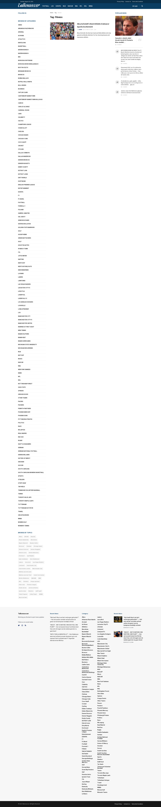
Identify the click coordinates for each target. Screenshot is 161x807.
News (20, 373)
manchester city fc (25, 319)
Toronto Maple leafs (25, 501)
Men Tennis (22, 330)
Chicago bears (23, 135)
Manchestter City (37, 568)
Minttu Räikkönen (24, 578)
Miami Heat (22, 337)
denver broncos (24, 160)
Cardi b (20, 103)
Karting (21, 259)
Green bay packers (24, 238)
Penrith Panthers (24, 408)
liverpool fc (22, 298)
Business (21, 89)
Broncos (21, 74)
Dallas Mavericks (24, 156)
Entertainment (23, 188)
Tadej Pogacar (23, 594)
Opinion (20, 391)
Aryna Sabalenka (24, 539)
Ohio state (22, 387)
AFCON (26, 536)
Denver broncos (23, 549)
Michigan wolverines (25, 348)
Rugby (20, 440)
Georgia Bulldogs (24, 224)
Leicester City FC (24, 287)
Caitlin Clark (23, 92)
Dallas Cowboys (24, 152)
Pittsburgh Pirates (25, 419)
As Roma (21, 35)
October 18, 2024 (88, 29)
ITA (19, 252)
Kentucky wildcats (25, 266)
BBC (19, 57)
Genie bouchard (23, 220)
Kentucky (21, 263)
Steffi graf (22, 483)
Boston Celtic (23, 67)
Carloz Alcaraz (24, 106)
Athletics (21, 39)
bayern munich (23, 49)
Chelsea (21, 131)
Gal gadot (21, 216)
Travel (20, 511)
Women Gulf (22, 522)
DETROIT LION (22, 170)
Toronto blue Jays (24, 497)
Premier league (31, 584)
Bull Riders (22, 85)
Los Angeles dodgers (25, 302)
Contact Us (128, 1)
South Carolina (23, 469)
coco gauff (22, 142)
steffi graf (38, 591)
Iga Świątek (30, 555)
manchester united (24, 568)
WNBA (91, 6)
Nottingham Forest (25, 383)
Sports (20, 476)
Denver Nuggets (24, 163)
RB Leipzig (21, 430)
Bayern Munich (23, 53)
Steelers (21, 479)
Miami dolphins (23, 334)
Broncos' (21, 546)
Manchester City (24, 316)
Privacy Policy (120, 1)
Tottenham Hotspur (25, 508)
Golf (19, 231)
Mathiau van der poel (25, 571)
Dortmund (22, 181)
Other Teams (22, 398)
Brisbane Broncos (24, 71)
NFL (81, 6)
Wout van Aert (23, 597)
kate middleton (23, 559)
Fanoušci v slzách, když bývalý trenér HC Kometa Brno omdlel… (124, 40)
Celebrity (21, 117)
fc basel (21, 199)
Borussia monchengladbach (28, 64)
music (20, 359)
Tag (55, 12)
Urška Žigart (33, 594)
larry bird (27, 562)
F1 (19, 195)
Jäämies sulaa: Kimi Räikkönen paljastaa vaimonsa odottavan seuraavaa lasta (131, 92)
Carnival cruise (23, 110)
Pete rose (22, 584)
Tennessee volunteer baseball (29, 490)
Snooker (21, 462)
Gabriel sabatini (24, 213)
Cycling (21, 149)
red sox (20, 437)
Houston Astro (23, 245)
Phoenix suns (23, 415)
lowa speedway (23, 309)
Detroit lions (23, 174)
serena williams (24, 454)
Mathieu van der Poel (25, 575)
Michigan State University (27, 344)
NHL (85, 6)
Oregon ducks (23, 394)
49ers (20, 25)
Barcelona (22, 42)
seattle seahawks (24, 444)
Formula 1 (21, 206)
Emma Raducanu (34, 552)
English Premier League (26, 184)
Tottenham (22, 504)
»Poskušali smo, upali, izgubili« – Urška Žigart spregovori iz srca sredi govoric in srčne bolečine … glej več (131, 82)
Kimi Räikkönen (23, 270)
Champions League (24, 124)
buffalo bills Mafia (25, 81)
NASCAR (70, 6)
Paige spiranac (35, 581)
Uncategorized (23, 515)
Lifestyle (21, 291)
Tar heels (21, 486)
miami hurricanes (24, 341)
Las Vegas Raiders (24, 284)
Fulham (20, 209)
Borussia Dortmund (25, 60)
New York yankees (24, 369)
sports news (22, 591)
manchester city (31, 565)
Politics (21, 422)
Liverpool (21, 295)
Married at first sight (26, 327)
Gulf (19, 241)
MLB (64, 6)
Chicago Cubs (23, 138)
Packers (21, 405)
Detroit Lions (22, 552)
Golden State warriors (26, 227)
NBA (76, 6)
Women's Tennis (23, 526)
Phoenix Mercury (24, 412)
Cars (20, 113)
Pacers (20, 401)
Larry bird (21, 280)
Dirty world (22, 177)
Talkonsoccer (28, 6)
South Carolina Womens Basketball (31, 472)
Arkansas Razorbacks (26, 28)
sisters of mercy (24, 458)
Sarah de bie (22, 587)
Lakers (20, 277)
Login (136, 6)
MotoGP (21, 355)
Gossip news (22, 234)
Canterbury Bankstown (26, 96)
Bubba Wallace (23, 78)
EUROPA (58, 6)
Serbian (20, 447)
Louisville (21, 305)
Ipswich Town (23, 248)
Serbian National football (27, 451)
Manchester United (25, 323)
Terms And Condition (137, 1)
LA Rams (21, 273)
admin (80, 29)
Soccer (20, 465)
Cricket (21, 145)
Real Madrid (22, 433)
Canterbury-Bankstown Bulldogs (30, 99)
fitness (59, 12)
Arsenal (21, 32)
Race (19, 426)
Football (45, 6)
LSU (52, 6)
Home (51, 12)
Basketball (22, 46)
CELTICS (20, 121)
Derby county (23, 167)
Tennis (20, 494)
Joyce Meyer (22, 256)
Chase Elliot (22, 128)
